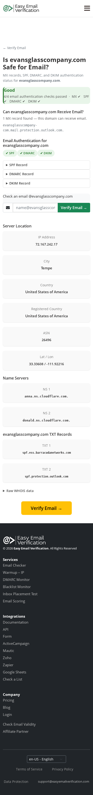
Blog (6, 707)
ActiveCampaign (16, 643)
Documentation (15, 622)
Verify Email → (74, 207)
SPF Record (18, 165)
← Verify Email (14, 48)
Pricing (8, 700)
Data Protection (16, 781)
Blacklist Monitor (17, 586)
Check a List (12, 679)
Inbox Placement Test (20, 593)
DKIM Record (19, 183)
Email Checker (14, 565)
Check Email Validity (19, 724)
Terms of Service (29, 769)
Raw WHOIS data (20, 490)
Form (7, 636)
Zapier (8, 664)
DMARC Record (21, 174)
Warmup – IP (13, 572)
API (5, 629)
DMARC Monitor (16, 579)
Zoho (7, 657)
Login (7, 714)
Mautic (8, 650)
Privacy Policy (62, 769)
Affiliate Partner (16, 731)
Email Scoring (14, 601)
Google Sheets (14, 672)
